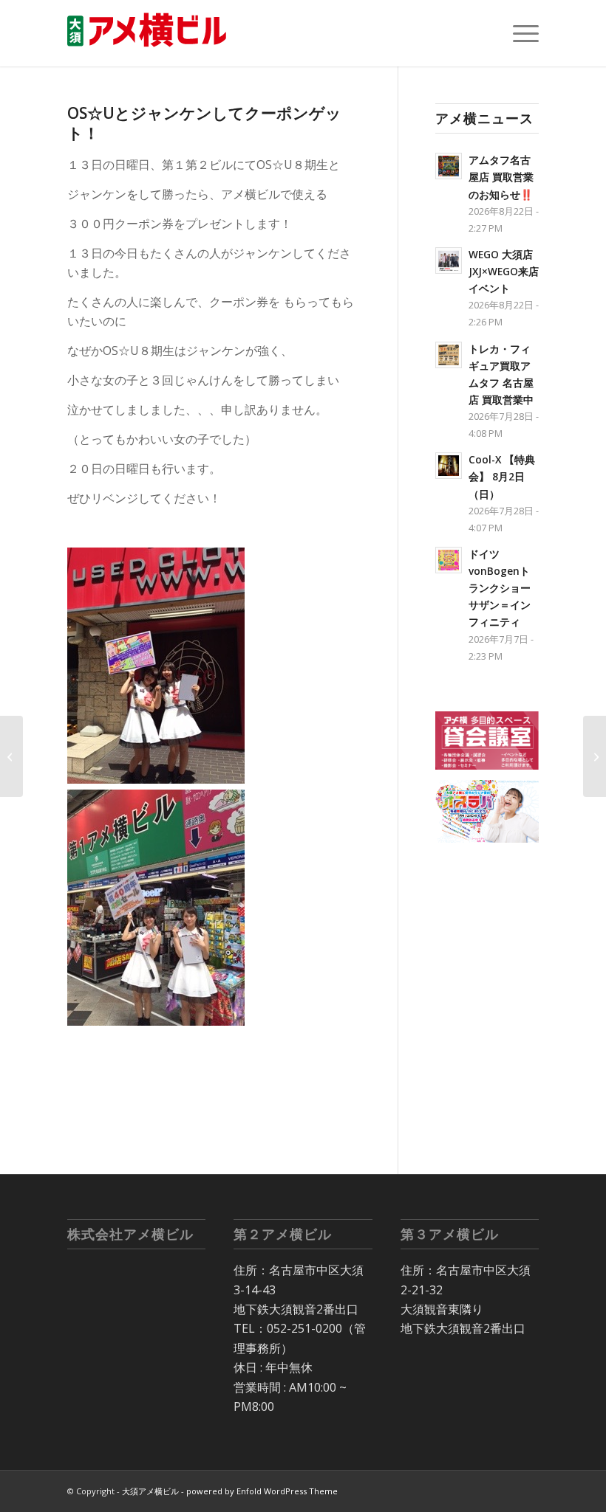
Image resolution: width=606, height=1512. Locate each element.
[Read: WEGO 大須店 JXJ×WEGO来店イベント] (448, 260)
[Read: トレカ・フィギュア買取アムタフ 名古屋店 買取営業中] (448, 355)
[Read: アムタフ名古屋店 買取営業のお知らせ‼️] (448, 166)
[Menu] (518, 33)
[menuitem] (518, 33)
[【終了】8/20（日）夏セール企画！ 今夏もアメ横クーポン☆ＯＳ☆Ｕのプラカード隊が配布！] (594, 756)
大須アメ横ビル (150, 1491)
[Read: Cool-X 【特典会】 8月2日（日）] (448, 465)
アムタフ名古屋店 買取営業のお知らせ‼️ (501, 177)
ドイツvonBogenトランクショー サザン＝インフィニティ (505, 588)
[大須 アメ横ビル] (151, 33)
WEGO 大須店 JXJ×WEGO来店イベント (504, 271)
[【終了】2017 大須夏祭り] (11, 756)
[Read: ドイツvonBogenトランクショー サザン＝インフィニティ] (448, 560)
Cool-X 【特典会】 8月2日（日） (502, 476)
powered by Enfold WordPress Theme (262, 1491)
